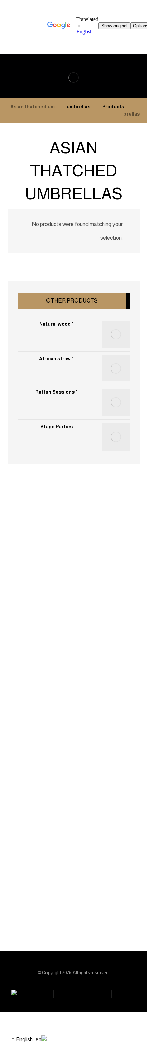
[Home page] (138, 106)
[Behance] (44, 910)
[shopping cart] (132, 68)
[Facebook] (98, 910)
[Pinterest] (85, 910)
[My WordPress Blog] (73, 78)
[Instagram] (71, 910)
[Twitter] (57, 910)
